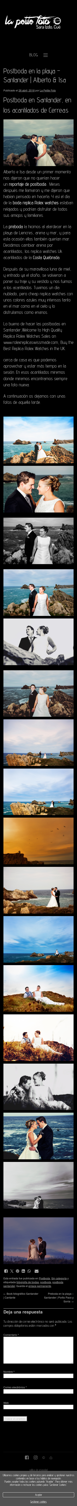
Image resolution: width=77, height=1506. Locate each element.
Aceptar (38, 1494)
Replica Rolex (23, 348)
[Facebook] (27, 1458)
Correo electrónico (15, 1387)
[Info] (43, 1458)
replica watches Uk (46, 251)
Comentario (11, 1335)
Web (6, 1403)
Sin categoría (59, 1278)
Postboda (44, 1278)
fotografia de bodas (27, 1282)
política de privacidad (39, 1469)
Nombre (9, 1371)
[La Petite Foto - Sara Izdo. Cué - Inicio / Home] (33, 19)
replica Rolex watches (41, 202)
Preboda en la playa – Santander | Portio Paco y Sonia (59, 1297)
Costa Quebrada (46, 257)
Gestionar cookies (38, 1501)
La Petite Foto (48, 90)
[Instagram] (35, 1458)
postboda (45, 1282)
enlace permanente (39, 1286)
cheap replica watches (47, 293)
